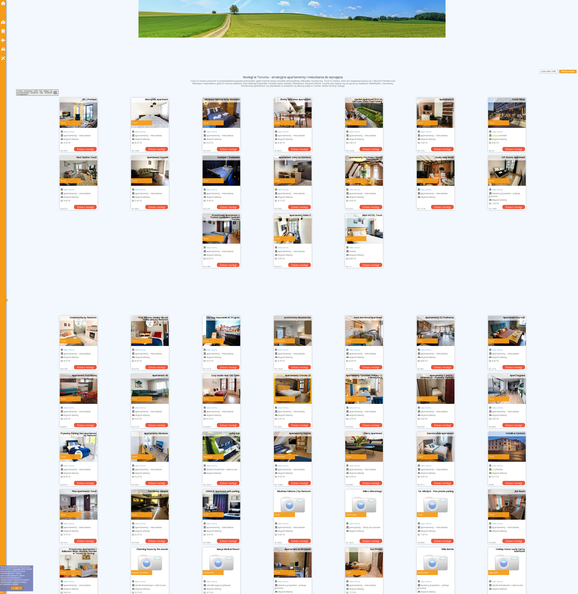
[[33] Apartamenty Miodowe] (150, 447)
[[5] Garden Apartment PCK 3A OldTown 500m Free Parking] (364, 113)
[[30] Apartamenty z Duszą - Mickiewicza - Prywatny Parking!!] (435, 389)
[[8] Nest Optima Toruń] (78, 171)
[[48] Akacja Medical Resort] (221, 563)
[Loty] (4, 40)
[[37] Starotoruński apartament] (435, 447)
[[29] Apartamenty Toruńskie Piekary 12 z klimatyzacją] (364, 389)
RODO (15, 584)
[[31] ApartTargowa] (507, 389)
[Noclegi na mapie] (4, 22)
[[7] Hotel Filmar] (507, 113)
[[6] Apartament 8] (435, 113)
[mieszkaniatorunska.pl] (4, 3)
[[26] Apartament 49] (150, 389)
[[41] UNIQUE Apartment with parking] (221, 505)
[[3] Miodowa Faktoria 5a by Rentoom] (221, 113)
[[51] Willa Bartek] (435, 563)
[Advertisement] (292, 293)
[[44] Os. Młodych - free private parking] (435, 505)
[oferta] (62, 135)
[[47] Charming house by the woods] (150, 563)
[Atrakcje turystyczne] (4, 58)
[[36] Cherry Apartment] (364, 447)
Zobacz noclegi (85, 149)
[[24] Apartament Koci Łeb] (507, 331)
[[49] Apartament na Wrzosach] (293, 563)
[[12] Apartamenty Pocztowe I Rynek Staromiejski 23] (364, 171)
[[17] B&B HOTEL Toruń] (364, 229)
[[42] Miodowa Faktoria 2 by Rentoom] (293, 505)
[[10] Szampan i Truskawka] (221, 171)
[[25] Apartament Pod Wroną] (78, 389)
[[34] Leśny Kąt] (221, 447)
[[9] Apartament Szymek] (150, 171)
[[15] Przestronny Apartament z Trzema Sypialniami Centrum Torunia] (221, 229)
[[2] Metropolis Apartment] (150, 113)
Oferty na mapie (568, 71)
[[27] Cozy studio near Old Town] (221, 389)
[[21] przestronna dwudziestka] (293, 331)
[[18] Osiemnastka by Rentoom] (78, 331)
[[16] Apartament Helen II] (293, 229)
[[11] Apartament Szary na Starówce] (293, 171)
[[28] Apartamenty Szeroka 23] (293, 389)
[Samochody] (4, 49)
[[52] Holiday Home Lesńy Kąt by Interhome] (507, 563)
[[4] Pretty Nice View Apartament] (293, 113)
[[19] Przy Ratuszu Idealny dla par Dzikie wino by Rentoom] (150, 331)
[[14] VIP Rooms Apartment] (507, 171)
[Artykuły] (4, 31)
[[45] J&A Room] (507, 505)
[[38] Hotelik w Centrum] (507, 447)
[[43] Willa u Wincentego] (364, 505)
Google (17, 569)
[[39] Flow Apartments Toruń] (78, 505)
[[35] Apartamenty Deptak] (293, 447)
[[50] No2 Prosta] (364, 563)
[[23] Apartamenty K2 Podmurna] (435, 331)
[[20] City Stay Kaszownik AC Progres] (221, 331)
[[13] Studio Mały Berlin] (435, 171)
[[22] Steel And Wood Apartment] (364, 331)
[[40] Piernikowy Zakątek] (150, 505)
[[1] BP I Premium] (78, 113)
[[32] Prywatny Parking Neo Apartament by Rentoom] (78, 447)
